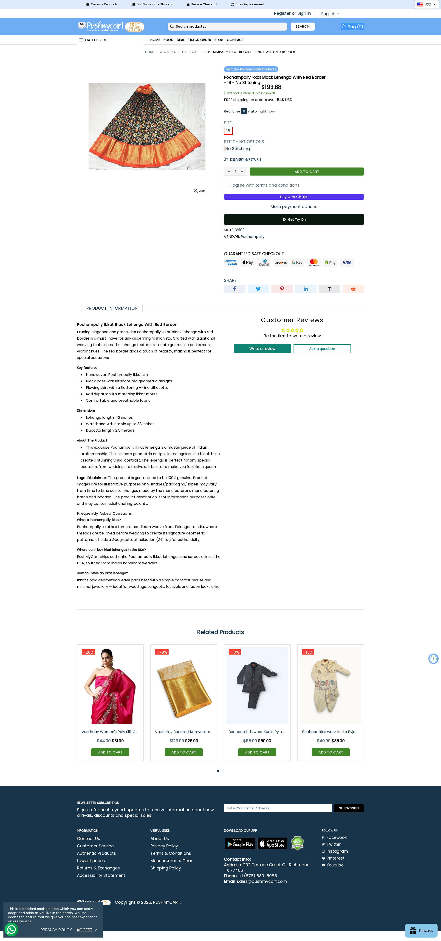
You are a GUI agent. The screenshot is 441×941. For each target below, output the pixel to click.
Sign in (304, 13)
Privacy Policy (164, 846)
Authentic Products (96, 853)
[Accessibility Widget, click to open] (433, 659)
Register (282, 13)
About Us (159, 838)
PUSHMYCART (111, 26)
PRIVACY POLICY (56, 930)
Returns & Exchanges (98, 868)
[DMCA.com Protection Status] (297, 843)
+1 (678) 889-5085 (258, 876)
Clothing (168, 52)
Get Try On (297, 219)
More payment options (294, 206)
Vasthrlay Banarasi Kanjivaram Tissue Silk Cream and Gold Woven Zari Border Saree (184, 731)
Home (150, 52)
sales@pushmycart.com (262, 881)
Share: (230, 280)
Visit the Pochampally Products (251, 69)
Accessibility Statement (101, 875)
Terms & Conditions (170, 853)
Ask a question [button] (322, 348)
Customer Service (95, 846)
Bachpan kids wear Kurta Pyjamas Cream (331, 731)
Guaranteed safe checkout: (254, 254)
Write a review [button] (262, 348)
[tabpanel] (110, 706)
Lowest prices (91, 860)
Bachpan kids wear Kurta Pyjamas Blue (258, 731)
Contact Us (88, 838)
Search (303, 26)
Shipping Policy (165, 868)
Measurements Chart (172, 860)
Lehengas (190, 52)
